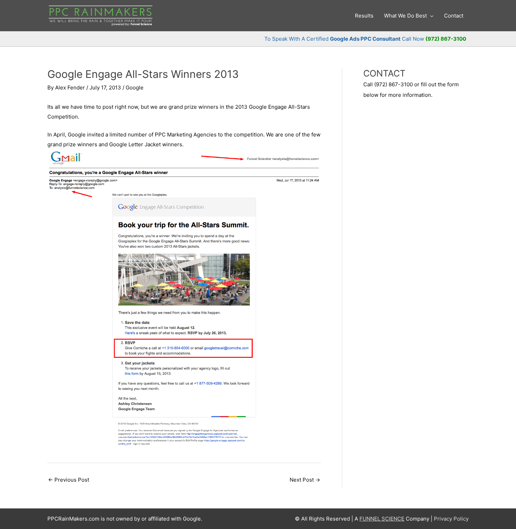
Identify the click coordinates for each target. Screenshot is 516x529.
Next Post (305, 479)
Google (135, 87)
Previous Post (68, 479)
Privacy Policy (451, 518)
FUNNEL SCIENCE (381, 518)
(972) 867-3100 (445, 38)
